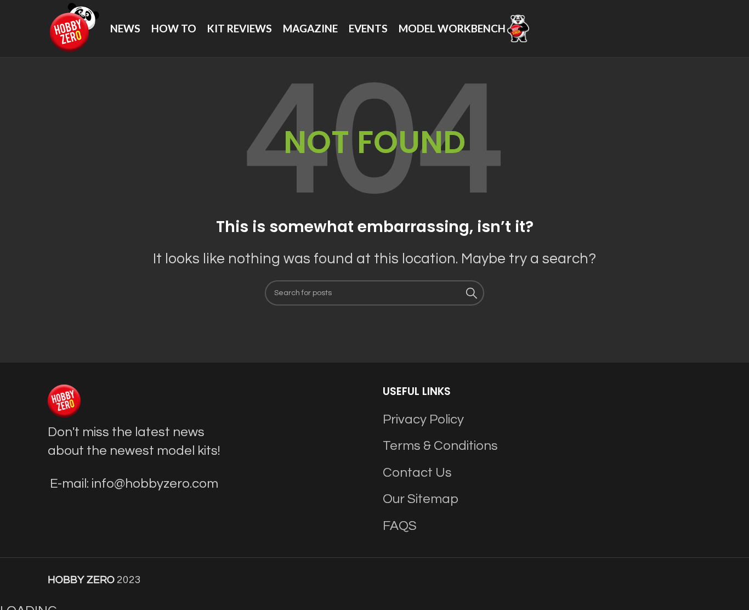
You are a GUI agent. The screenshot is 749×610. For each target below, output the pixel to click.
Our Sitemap (420, 499)
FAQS (400, 526)
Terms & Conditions (440, 446)
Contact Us (417, 472)
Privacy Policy (423, 419)
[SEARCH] (471, 293)
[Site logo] (73, 28)
